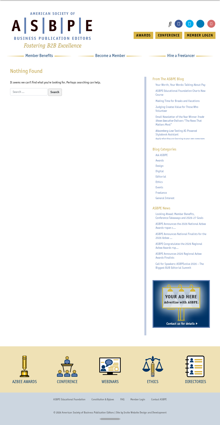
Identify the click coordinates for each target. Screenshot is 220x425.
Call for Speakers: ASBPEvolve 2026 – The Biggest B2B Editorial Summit (180, 265)
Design (159, 165)
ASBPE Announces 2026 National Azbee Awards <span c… (181, 225)
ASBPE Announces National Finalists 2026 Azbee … (181, 235)
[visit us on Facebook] (179, 24)
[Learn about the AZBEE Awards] (24, 366)
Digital (160, 171)
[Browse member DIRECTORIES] (195, 366)
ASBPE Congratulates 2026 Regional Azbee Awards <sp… (179, 245)
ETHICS (152, 381)
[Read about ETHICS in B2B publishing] (152, 366)
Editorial (161, 176)
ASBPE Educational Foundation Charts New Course (180, 92)
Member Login (137, 399)
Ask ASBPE (162, 155)
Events (159, 187)
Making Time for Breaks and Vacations (178, 101)
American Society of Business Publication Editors (88, 412)
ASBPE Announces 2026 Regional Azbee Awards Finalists (179, 255)
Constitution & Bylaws (103, 399)
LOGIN (200, 35)
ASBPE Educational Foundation (69, 399)
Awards (160, 160)
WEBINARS (110, 381)
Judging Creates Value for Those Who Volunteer (177, 108)
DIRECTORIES (195, 381)
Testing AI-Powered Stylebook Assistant (180, 134)
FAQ (122, 399)
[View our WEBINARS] (110, 366)
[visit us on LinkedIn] (200, 24)
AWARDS (143, 35)
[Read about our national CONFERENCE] (67, 366)
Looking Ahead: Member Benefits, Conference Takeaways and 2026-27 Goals (179, 215)
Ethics (159, 182)
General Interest (165, 198)
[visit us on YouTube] (211, 24)
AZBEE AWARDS (24, 381)
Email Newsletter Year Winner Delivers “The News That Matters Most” (180, 120)
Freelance (161, 192)
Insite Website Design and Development (145, 412)
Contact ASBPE (159, 399)
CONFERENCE (169, 35)
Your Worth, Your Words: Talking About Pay (180, 84)
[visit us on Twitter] (190, 24)
